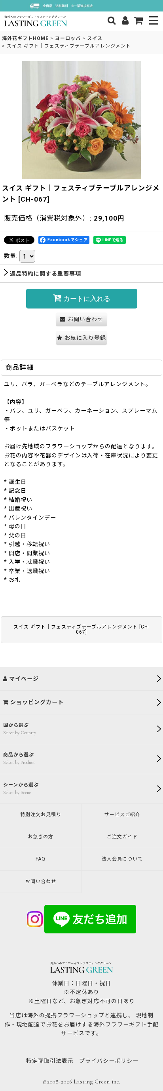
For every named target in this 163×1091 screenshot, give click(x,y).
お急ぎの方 (40, 837)
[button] (154, 21)
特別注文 (40, 814)
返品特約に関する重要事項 (45, 273)
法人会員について (122, 859)
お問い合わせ (40, 881)
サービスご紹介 (122, 814)
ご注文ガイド (122, 837)
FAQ (40, 859)
